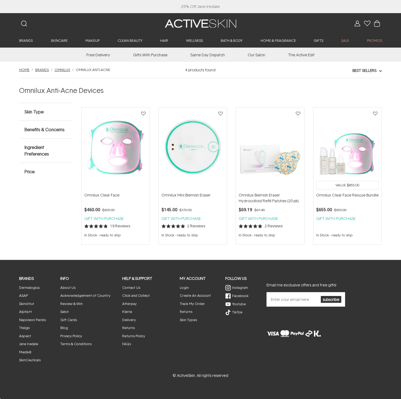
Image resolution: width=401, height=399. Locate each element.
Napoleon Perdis (32, 319)
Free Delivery (98, 54)
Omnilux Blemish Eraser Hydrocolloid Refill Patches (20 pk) (269, 197)
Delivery (129, 319)
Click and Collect (136, 295)
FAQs (126, 343)
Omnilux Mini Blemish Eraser (186, 195)
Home (24, 69)
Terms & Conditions (76, 343)
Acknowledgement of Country (85, 295)
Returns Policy (133, 335)
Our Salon (256, 54)
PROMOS (374, 40)
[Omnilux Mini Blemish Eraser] (192, 150)
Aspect (25, 335)
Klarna (127, 311)
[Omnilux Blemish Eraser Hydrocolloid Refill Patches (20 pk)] (270, 150)
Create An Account (195, 295)
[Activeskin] (200, 23)
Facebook (240, 295)
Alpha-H (25, 311)
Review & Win (71, 303)
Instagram (240, 287)
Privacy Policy (71, 335)
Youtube (239, 303)
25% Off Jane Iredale (200, 6)
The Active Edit (301, 54)
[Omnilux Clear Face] (115, 150)
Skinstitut (26, 303)
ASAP (23, 295)
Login (184, 287)
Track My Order (192, 303)
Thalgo (24, 327)
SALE (345, 40)
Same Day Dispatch (207, 54)
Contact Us (131, 287)
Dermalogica (29, 287)
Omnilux (62, 69)
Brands (42, 69)
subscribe (331, 299)
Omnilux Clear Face (101, 195)
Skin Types (188, 319)
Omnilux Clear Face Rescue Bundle (347, 195)
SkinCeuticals (30, 359)
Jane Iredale (28, 343)
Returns (128, 327)
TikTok (237, 312)
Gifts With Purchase (150, 54)
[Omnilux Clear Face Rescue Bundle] (347, 150)
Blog (64, 327)
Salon (64, 311)
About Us (68, 287)
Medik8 (25, 352)
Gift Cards (68, 319)
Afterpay (129, 303)
